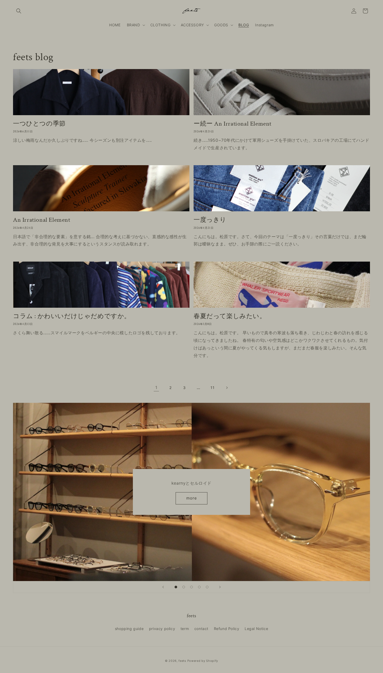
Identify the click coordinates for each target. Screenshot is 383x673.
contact (201, 628)
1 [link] (156, 387)
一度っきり (210, 220)
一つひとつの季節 (39, 124)
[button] (18, 11)
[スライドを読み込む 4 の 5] (199, 587)
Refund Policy (226, 628)
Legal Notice (256, 628)
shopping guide (129, 628)
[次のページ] (226, 387)
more (191, 498)
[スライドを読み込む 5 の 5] (207, 587)
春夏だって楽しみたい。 (230, 316)
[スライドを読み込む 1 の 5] (176, 587)
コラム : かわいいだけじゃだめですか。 (72, 316)
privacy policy (162, 628)
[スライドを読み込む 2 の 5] (184, 587)
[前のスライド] (163, 587)
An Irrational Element (41, 220)
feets (182, 661)
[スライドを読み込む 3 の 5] (191, 587)
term (185, 628)
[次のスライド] (220, 587)
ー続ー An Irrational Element (232, 124)
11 (212, 387)
